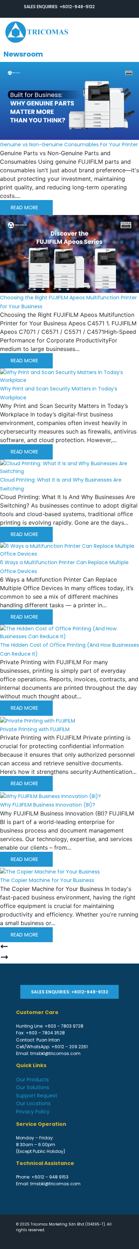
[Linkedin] (117, 8)
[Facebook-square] (104, 8)
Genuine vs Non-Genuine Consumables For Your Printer (69, 144)
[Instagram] (131, 8)
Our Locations (33, 1103)
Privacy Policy (33, 1111)
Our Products (32, 1079)
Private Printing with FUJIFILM (35, 729)
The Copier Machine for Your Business (47, 880)
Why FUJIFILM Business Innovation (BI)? (47, 804)
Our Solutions (32, 1087)
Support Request (36, 1095)
